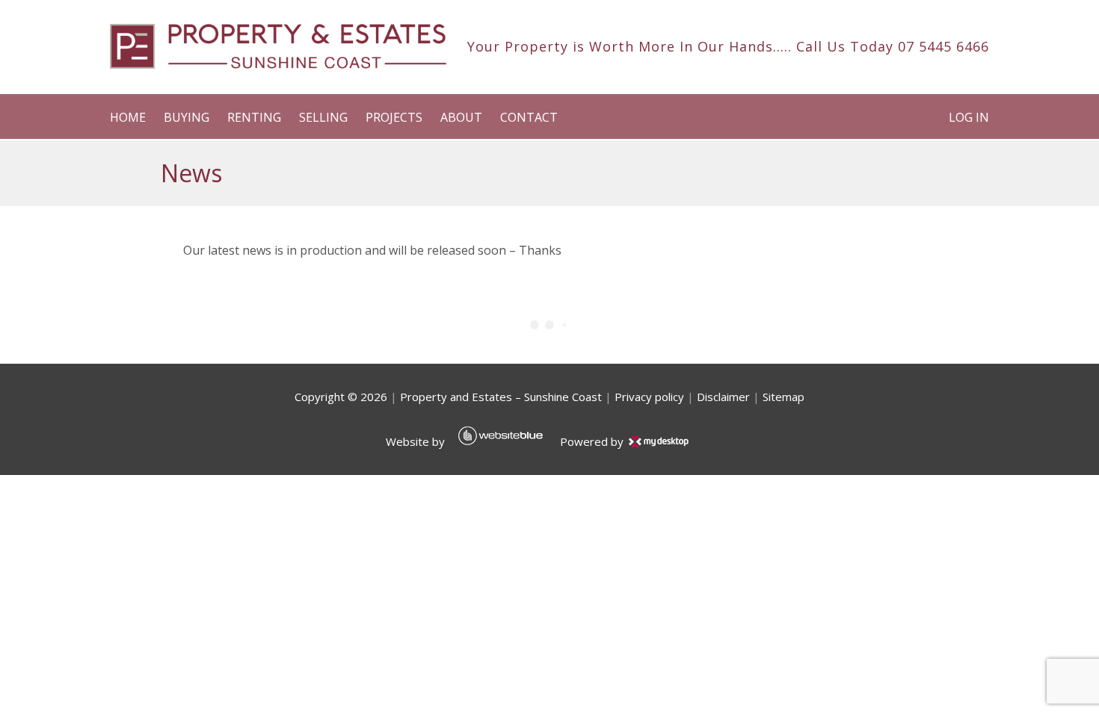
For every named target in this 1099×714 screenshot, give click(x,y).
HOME (128, 117)
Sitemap (783, 396)
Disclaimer (723, 396)
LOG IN (969, 117)
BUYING (186, 117)
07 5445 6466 (943, 46)
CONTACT (529, 117)
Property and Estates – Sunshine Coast (501, 396)
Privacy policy (649, 396)
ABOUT (461, 117)
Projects (394, 117)
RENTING (254, 117)
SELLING (323, 117)
